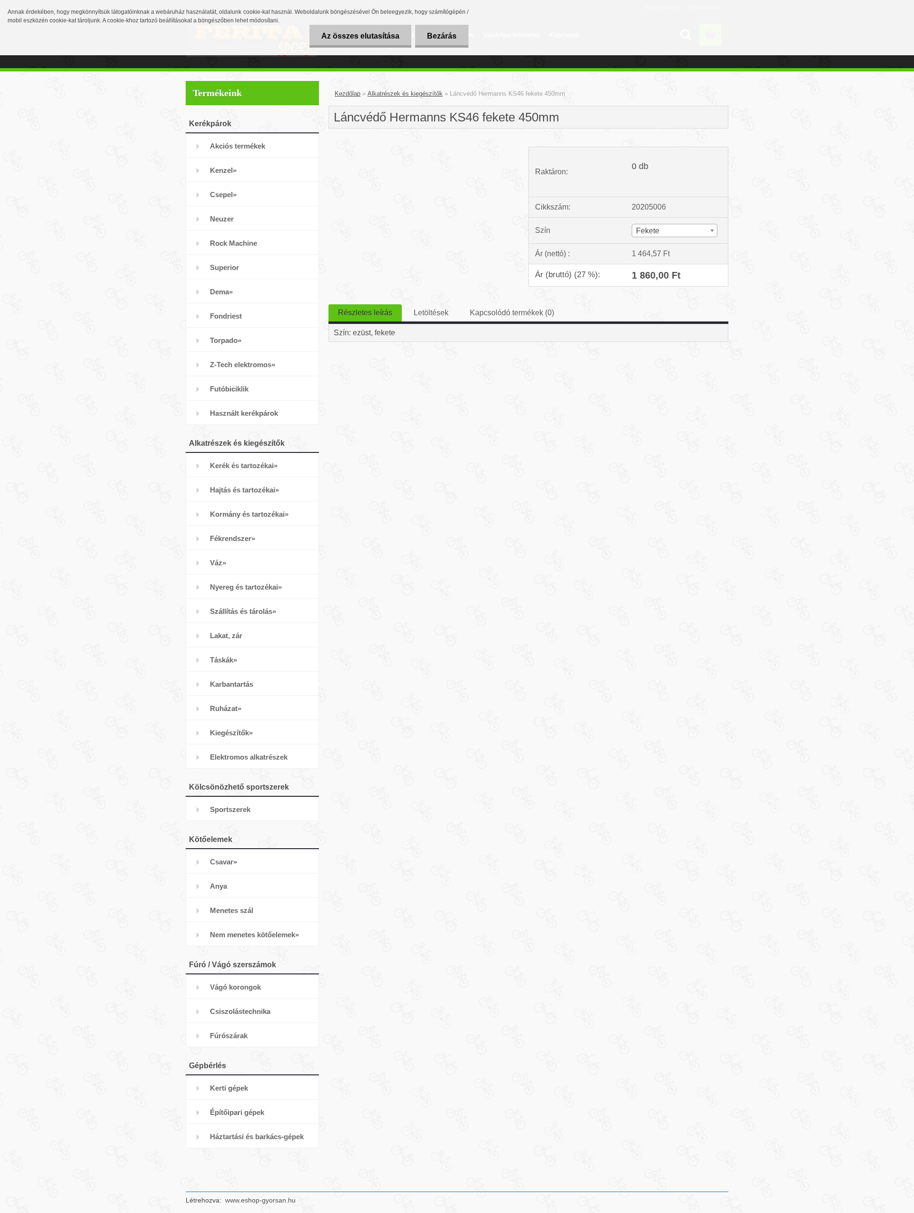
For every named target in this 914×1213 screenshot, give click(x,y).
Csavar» (223, 862)
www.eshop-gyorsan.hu (260, 1200)
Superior (224, 267)
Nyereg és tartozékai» (246, 587)
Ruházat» (225, 708)
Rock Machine (233, 243)
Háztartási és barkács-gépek (257, 1137)
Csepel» (223, 194)
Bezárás (442, 36)
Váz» (218, 563)
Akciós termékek (237, 146)
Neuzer (222, 219)
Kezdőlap (347, 93)
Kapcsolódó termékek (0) (512, 313)
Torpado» (225, 340)
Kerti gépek (229, 1088)
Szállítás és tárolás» (243, 611)
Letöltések (431, 313)
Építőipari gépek (237, 1112)
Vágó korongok (235, 987)
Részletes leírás (365, 313)
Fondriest (226, 316)
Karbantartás (231, 684)
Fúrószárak (229, 1036)
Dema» (221, 292)
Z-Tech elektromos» (242, 365)
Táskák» (223, 660)
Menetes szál (231, 910)
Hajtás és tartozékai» (244, 490)
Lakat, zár (226, 636)
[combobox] (674, 230)
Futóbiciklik (229, 389)
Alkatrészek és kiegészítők (405, 93)
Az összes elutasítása (360, 36)
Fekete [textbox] (647, 231)
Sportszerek (230, 809)
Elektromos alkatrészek (249, 757)
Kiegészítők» (231, 733)
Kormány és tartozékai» (249, 514)
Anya (218, 886)
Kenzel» (223, 170)
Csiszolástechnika (240, 1011)
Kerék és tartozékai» (244, 465)
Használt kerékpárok (244, 413)
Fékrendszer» (232, 538)
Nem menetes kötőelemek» (254, 935)
